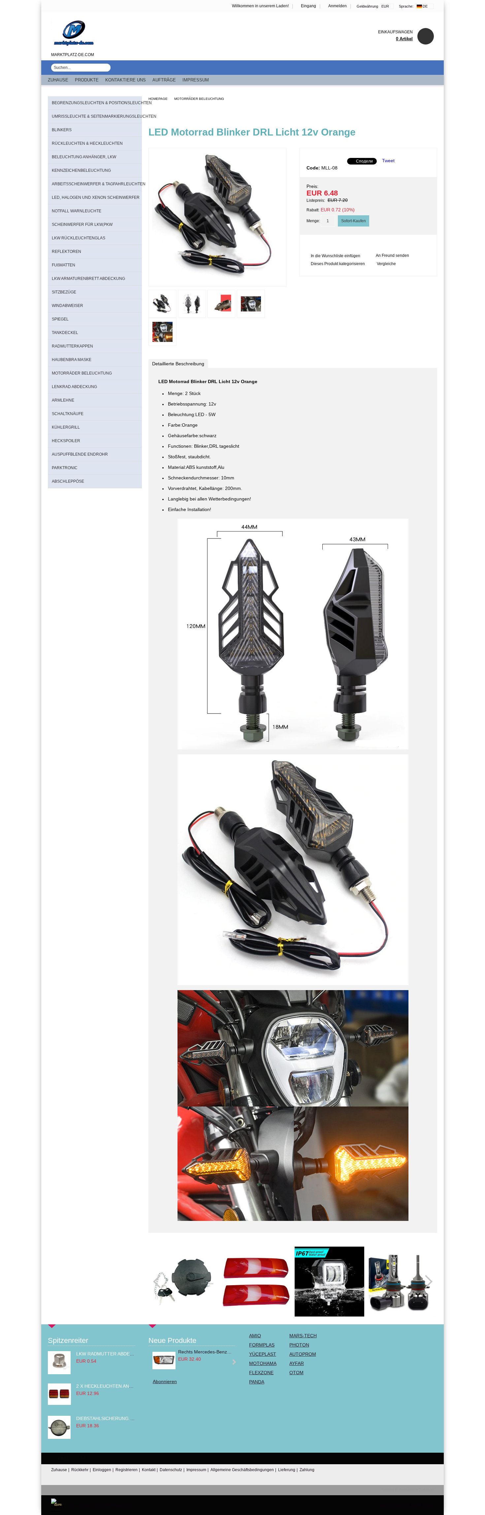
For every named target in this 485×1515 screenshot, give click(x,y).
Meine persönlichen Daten (406, 1505)
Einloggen (102, 1470)
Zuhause (58, 79)
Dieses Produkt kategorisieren (338, 263)
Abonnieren (165, 1381)
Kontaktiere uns (125, 79)
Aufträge (164, 79)
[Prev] (159, 1281)
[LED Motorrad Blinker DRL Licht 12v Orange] (217, 280)
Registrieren (126, 1470)
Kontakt (148, 1470)
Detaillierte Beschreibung (178, 363)
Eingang (308, 6)
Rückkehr (79, 1470)
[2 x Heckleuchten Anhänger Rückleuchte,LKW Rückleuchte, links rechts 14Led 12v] (59, 1403)
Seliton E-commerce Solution (408, 1489)
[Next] (426, 1281)
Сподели (364, 161)
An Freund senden (392, 255)
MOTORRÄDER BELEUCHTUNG (199, 99)
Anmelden (337, 6)
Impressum (195, 79)
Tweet (388, 160)
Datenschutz (171, 1470)
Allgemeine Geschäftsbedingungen (242, 1470)
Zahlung (307, 1470)
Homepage (158, 99)
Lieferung (286, 1470)
